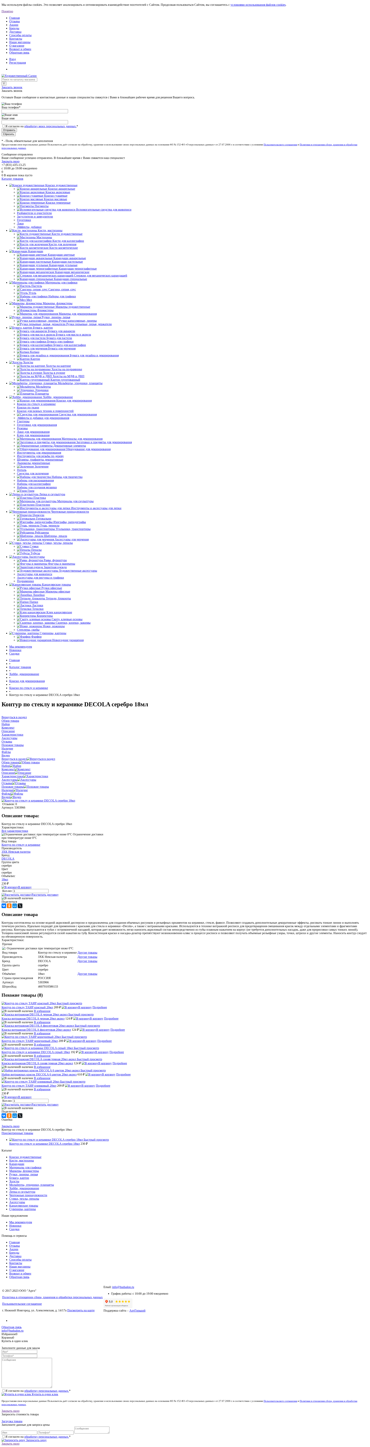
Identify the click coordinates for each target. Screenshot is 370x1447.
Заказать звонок (12, 87)
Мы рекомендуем (20, 646)
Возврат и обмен (20, 49)
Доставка (15, 31)
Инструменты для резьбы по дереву (40, 456)
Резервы (22, 428)
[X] (20, 905)
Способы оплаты (20, 35)
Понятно (7, 11)
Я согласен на (41, 126)
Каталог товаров (12, 178)
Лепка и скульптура (22, 1191)
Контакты (15, 38)
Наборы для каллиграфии (34, 483)
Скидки (14, 653)
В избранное (42, 1011)
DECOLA (8, 858)
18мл (5, 879)
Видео (6, 797)
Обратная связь (19, 52)
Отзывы (14, 21)
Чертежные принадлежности (28, 1195)
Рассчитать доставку (45, 894)
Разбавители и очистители (34, 213)
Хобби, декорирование (24, 1188)
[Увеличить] (38, 800)
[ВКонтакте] (4, 905)
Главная (14, 17)
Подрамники (25, 581)
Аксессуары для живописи (34, 574)
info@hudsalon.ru (123, 1287)
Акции (13, 24)
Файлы (6, 793)
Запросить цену (36, 1440)
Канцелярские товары (23, 1205)
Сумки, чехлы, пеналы (24, 1198)
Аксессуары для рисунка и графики (40, 577)
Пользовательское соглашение (22, 1303)
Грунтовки (24, 220)
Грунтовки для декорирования (37, 424)
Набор (6, 765)
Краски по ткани (28, 407)
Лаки (20, 223)
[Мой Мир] (14, 905)
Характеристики (12, 776)
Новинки (15, 650)
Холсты (14, 1181)
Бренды (14, 28)
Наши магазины (19, 42)
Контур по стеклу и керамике (21, 844)
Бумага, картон (19, 1177)
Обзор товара (10, 762)
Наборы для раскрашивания (35, 480)
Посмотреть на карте (81, 1310)
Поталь (21, 470)
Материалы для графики (25, 1167)
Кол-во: (7, 890)
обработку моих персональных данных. (50, 126)
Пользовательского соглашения (280, 144)
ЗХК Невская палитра (16, 851)
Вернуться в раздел (14, 759)
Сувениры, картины (22, 1209)
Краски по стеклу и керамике (36, 404)
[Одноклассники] (9, 905)
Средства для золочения (33, 473)
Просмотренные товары (17, 1133)
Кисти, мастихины (21, 1160)
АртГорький (137, 1310)
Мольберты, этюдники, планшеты (31, 1184)
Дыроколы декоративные (33, 463)
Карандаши (16, 1164)
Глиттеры (23, 421)
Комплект (8, 769)
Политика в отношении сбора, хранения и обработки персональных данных (52, 1297)
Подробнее (99, 1007)
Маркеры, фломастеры (24, 1171)
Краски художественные (25, 1157)
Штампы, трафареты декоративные (40, 459)
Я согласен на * (38, 1390)
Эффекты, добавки (29, 227)
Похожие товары (13, 786)
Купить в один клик (44, 1394)
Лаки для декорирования (33, 431)
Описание (8, 772)
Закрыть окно (10, 161)
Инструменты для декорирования (39, 452)
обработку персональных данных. (46, 1390)
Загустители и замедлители (35, 216)
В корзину (25, 887)
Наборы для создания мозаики (37, 487)
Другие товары (87, 952)
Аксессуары (9, 779)
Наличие (7, 790)
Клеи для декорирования (33, 435)
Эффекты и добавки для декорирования (43, 418)
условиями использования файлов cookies (258, 4)
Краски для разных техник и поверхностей (45, 411)
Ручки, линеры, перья (23, 1174)
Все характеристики (15, 830)
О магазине (16, 45)
